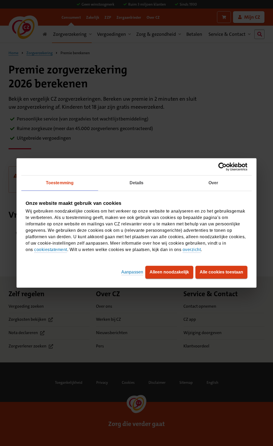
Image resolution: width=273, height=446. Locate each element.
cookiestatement (50, 250)
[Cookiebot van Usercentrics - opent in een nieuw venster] (224, 166)
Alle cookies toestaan (221, 272)
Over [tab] (213, 183)
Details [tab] (137, 183)
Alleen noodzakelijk (169, 272)
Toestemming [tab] (60, 183)
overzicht (192, 250)
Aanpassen (132, 272)
